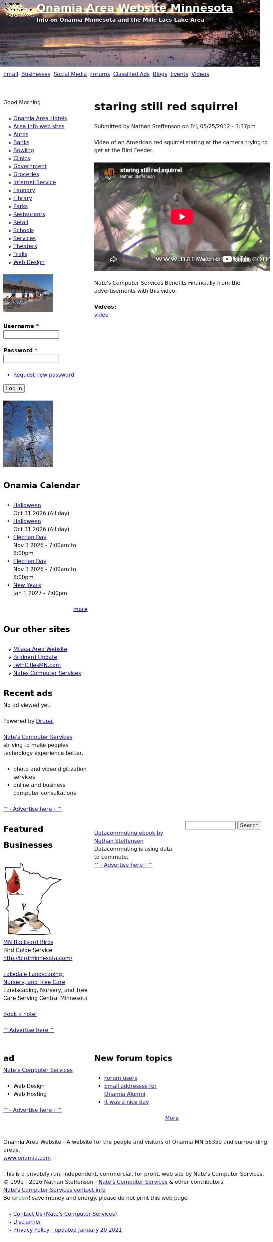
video (101, 315)
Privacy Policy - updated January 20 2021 (67, 1230)
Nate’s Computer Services (38, 1070)
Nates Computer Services (47, 673)
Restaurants (29, 214)
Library (22, 198)
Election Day (29, 537)
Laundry (24, 190)
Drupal (45, 721)
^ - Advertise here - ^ (32, 809)
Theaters (25, 246)
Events (179, 74)
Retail (20, 222)
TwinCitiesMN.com (37, 665)
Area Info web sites (38, 126)
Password (20, 350)
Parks (20, 206)
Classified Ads (131, 74)
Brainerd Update (35, 657)
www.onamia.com (27, 1158)
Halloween (27, 505)
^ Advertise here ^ (28, 1030)
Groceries (26, 174)
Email (10, 74)
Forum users (120, 1078)
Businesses (35, 74)
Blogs (160, 74)
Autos (20, 134)
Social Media (70, 74)
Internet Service (34, 182)
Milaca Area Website (40, 649)
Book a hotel (20, 1014)
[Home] (20, 8)
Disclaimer (27, 1222)
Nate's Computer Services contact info (54, 1190)
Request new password (43, 375)
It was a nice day (126, 1102)
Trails (20, 254)
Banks (21, 142)
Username (21, 326)
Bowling (23, 150)
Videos (200, 74)
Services (24, 238)
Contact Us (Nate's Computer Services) (65, 1214)
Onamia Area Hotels (40, 118)
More (172, 1118)
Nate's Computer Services (37, 737)
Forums (100, 74)
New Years (27, 585)
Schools (23, 230)
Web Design (29, 262)
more (80, 609)
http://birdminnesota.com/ (37, 958)
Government (30, 166)
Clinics (21, 158)
